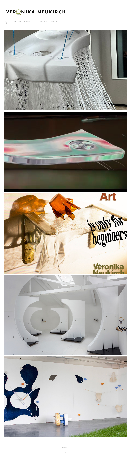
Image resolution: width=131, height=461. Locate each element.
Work (7, 21)
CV (36, 21)
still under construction (22, 21)
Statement (44, 21)
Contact (54, 21)
